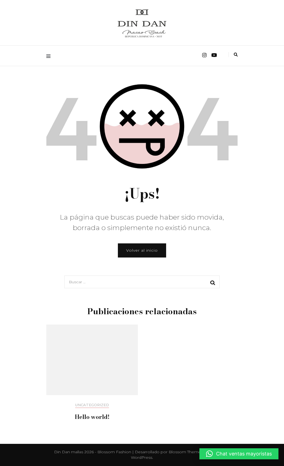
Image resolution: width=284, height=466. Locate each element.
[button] (238, 453)
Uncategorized (92, 405)
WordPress (141, 457)
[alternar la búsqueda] (236, 54)
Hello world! (92, 417)
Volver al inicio (142, 250)
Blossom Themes (186, 451)
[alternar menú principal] (49, 56)
